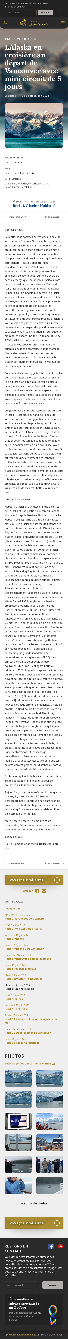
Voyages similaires (26, 879)
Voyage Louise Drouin (20, 1334)
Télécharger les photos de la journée (28, 1063)
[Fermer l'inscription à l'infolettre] (61, 8)
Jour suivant (52, 217)
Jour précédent (17, 217)
